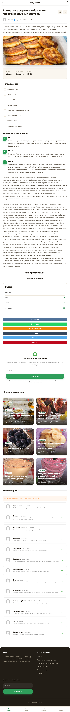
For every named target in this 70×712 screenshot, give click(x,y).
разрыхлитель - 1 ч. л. (15, 116)
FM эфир (40, 673)
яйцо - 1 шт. (11, 95)
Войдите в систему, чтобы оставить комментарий (21, 498)
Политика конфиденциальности (48, 660)
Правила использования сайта (47, 663)
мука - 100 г (11, 100)
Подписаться (35, 376)
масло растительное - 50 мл (18, 110)
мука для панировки (14, 126)
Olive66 (10, 20)
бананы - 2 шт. (12, 89)
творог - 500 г (12, 121)
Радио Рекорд (42, 670)
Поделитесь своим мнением (35, 278)
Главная (39, 657)
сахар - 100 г (12, 105)
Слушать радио (42, 667)
